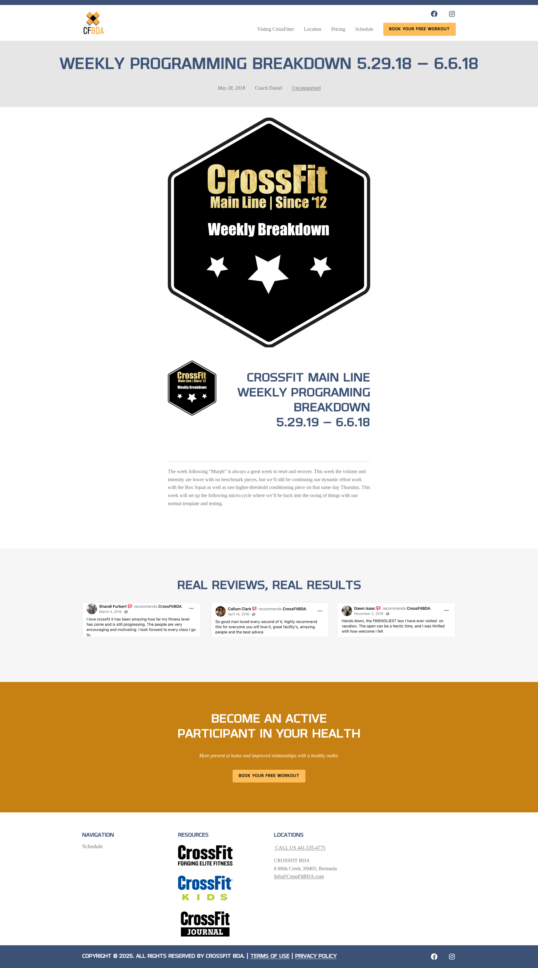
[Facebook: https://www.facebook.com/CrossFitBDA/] (434, 14)
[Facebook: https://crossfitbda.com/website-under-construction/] (434, 957)
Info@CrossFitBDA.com (299, 876)
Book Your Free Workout (269, 776)
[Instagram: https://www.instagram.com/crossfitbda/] (452, 14)
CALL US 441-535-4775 (299, 847)
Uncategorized (306, 88)
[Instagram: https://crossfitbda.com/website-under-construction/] (452, 957)
